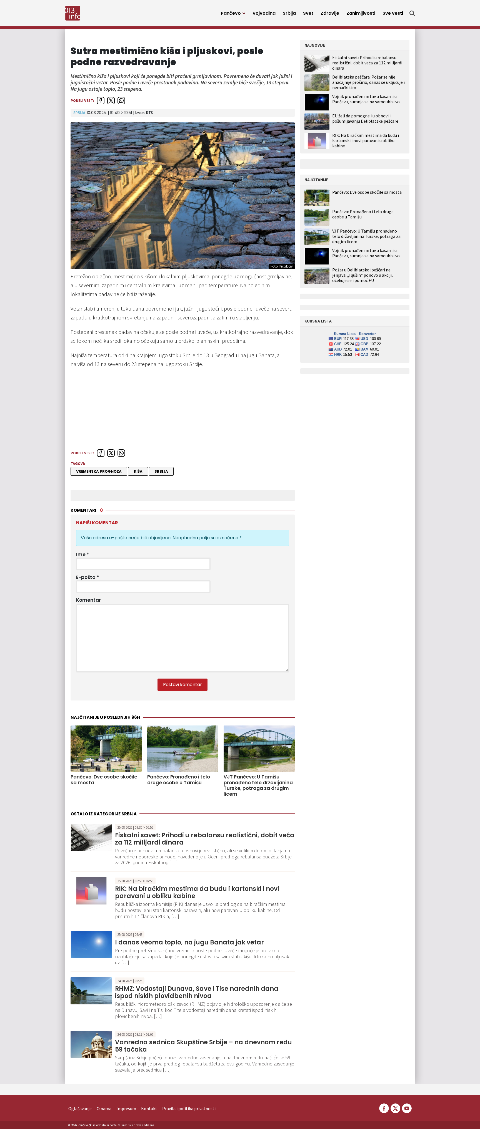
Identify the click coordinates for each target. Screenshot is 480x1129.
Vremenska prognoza (99, 471)
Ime (82, 554)
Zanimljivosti (360, 13)
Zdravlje (330, 13)
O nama (104, 1108)
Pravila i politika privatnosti (189, 1108)
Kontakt (149, 1108)
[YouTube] (406, 1108)
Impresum (126, 1108)
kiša (138, 471)
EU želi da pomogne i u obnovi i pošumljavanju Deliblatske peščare (365, 118)
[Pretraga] (412, 13)
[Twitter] (395, 1108)
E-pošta (87, 577)
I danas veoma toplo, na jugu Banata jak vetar (189, 942)
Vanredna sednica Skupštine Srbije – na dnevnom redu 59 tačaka (203, 1046)
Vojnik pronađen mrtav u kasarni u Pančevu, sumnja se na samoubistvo (366, 99)
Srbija (289, 13)
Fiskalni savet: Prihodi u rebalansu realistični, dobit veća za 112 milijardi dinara (204, 839)
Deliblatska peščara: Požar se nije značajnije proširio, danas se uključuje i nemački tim (368, 82)
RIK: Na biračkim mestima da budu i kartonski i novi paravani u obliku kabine (197, 892)
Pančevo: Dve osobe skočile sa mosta (104, 779)
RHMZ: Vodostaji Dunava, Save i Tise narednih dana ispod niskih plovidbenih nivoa (196, 992)
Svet (308, 13)
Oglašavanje (80, 1108)
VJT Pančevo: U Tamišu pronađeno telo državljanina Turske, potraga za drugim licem (258, 785)
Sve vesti (392, 13)
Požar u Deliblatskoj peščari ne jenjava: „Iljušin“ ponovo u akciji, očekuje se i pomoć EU (362, 275)
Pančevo (231, 13)
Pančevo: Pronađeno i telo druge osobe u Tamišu (178, 779)
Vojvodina (264, 13)
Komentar (88, 600)
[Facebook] (384, 1108)
